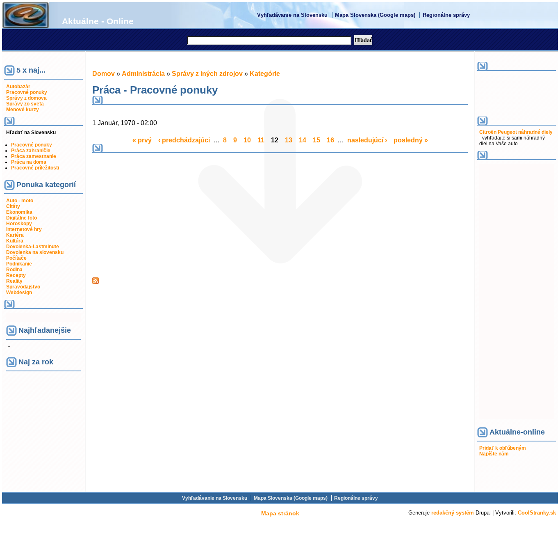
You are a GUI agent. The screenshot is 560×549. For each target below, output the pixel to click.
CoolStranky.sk (537, 513)
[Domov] (25, 25)
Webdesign (19, 292)
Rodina (14, 269)
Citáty (13, 206)
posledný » (411, 140)
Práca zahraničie (30, 150)
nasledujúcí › (367, 140)
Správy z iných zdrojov (207, 73)
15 (316, 140)
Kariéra (15, 235)
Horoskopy (19, 223)
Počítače (16, 258)
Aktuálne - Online (98, 21)
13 (288, 140)
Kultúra (14, 241)
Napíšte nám (494, 454)
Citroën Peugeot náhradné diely (516, 132)
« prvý (142, 140)
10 (247, 140)
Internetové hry (24, 229)
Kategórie (265, 73)
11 (260, 140)
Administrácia (143, 73)
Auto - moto (19, 201)
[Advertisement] (163, 214)
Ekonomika (19, 212)
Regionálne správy (446, 15)
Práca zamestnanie (33, 156)
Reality (14, 281)
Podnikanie (19, 264)
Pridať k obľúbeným (502, 448)
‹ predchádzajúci (184, 140)
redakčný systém (452, 513)
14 (302, 140)
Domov (103, 73)
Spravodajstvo (23, 287)
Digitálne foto (21, 218)
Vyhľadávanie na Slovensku (292, 15)
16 (330, 140)
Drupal (483, 513)
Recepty (16, 275)
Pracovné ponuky (31, 145)
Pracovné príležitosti (35, 168)
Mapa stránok (280, 513)
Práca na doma (28, 162)
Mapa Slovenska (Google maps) (375, 15)
